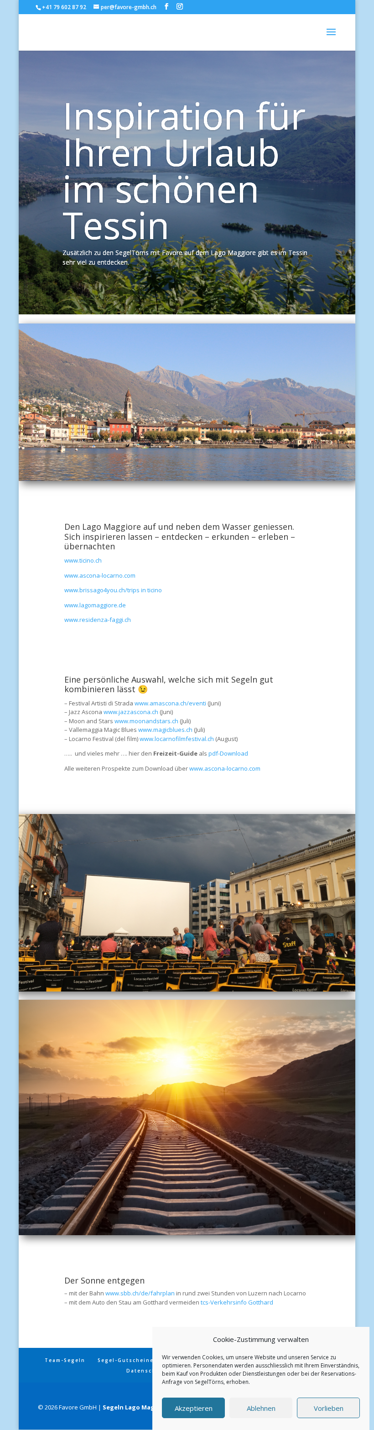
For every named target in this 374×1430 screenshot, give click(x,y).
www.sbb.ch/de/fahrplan (140, 1293)
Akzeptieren (194, 1408)
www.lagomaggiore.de (95, 605)
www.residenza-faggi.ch (97, 620)
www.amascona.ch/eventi (170, 703)
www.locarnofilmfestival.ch (177, 739)
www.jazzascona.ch (131, 712)
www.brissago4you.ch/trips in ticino (113, 590)
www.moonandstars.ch (146, 721)
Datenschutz (146, 1370)
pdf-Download (228, 753)
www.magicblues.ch (165, 729)
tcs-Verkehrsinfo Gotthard (237, 1302)
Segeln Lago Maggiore (137, 1407)
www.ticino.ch (83, 560)
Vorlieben (328, 1408)
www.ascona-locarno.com (99, 575)
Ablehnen (261, 1408)
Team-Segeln (65, 1360)
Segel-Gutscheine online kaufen (149, 1360)
